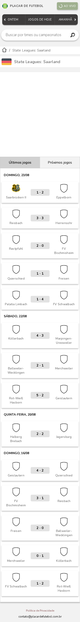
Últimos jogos (20, 162)
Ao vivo (70, 6)
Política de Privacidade (40, 610)
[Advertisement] (40, 114)
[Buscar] (72, 35)
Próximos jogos (60, 162)
